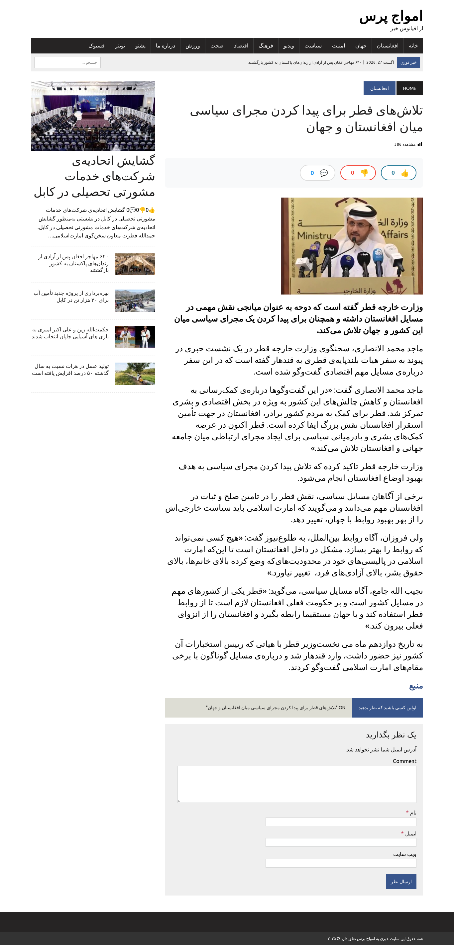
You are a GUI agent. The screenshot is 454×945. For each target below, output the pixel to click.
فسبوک (96, 45)
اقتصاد (241, 45)
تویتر (120, 45)
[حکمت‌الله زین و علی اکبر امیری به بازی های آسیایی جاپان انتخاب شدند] (135, 344)
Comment (404, 761)
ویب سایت (404, 854)
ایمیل (410, 833)
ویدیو (289, 45)
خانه (413, 45)
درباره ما (165, 45)
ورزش (192, 45)
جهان (361, 45)
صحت (217, 45)
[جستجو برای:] (67, 62)
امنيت (338, 45)
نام (412, 813)
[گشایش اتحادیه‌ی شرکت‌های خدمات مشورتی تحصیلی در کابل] (93, 146)
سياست (313, 45)
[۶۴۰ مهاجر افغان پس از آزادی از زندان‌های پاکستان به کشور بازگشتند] (135, 271)
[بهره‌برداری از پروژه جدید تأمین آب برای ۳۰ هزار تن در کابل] (135, 307)
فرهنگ (266, 45)
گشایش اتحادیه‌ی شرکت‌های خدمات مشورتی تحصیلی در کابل (94, 175)
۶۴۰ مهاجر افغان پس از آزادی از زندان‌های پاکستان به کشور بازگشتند (73, 263)
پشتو (140, 45)
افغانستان (387, 45)
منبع (416, 685)
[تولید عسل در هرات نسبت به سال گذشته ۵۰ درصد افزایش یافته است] (135, 380)
